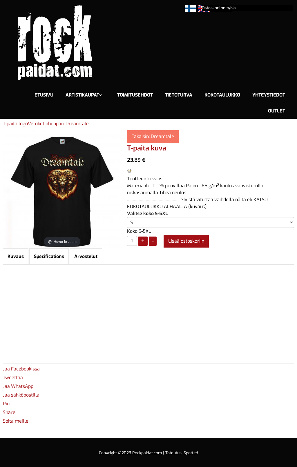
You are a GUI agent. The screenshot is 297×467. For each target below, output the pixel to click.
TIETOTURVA (178, 95)
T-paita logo (15, 124)
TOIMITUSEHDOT (135, 95)
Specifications (49, 256)
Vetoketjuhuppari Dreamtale (58, 124)
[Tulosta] (129, 170)
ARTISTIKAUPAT (82, 95)
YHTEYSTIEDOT (268, 95)
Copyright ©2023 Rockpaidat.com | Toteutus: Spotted (148, 453)
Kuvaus (16, 256)
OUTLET (276, 111)
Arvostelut (85, 256)
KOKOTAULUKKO (222, 95)
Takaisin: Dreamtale (153, 136)
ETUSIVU (44, 95)
